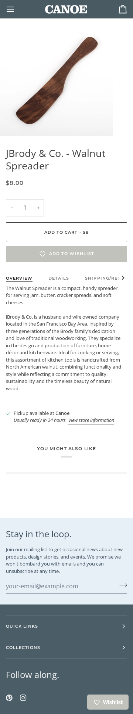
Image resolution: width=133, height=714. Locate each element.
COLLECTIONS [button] (23, 647)
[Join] (121, 585)
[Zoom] (13, 122)
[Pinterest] (9, 698)
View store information (91, 420)
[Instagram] (23, 698)
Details (58, 278)
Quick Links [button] (22, 626)
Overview (19, 278)
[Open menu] (17, 9)
